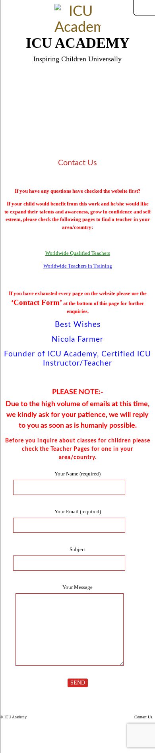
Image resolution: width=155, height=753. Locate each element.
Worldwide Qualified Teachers (77, 253)
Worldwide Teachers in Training (77, 266)
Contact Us (143, 717)
